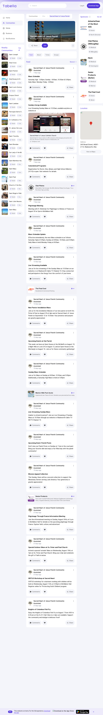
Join (44, 45)
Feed (31, 55)
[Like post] (44, 87)
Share (36, 45)
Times (47, 55)
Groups (56, 55)
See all (19, 49)
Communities (33, 16)
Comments (36, 87)
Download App (93, 6)
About (39, 55)
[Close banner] (93, 711)
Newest (72, 62)
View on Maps (90, 151)
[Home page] (9, 5)
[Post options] (73, 68)
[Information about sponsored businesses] (90, 17)
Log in (82, 6)
